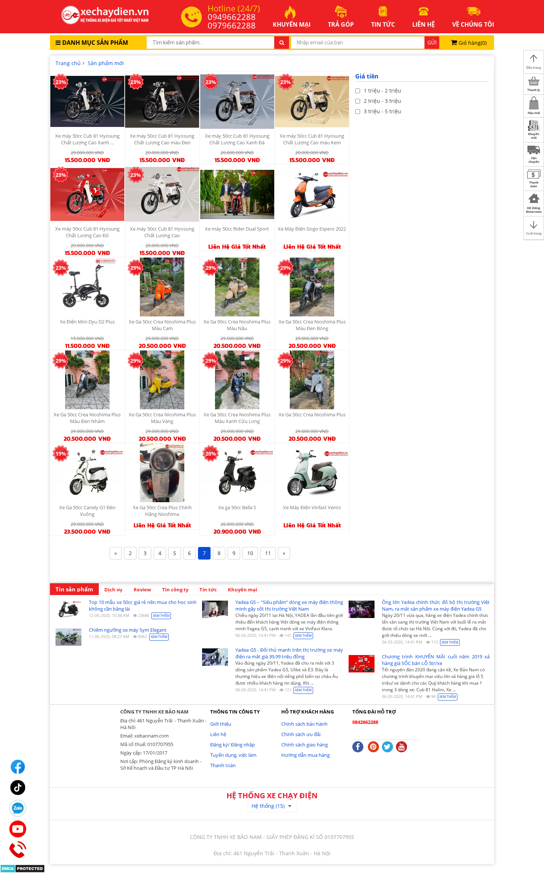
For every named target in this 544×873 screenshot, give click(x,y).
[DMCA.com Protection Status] (22, 868)
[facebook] (17, 766)
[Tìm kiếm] (281, 42)
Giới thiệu (220, 724)
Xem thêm (161, 615)
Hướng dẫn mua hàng (305, 755)
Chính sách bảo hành (304, 724)
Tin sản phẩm (74, 589)
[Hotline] (17, 849)
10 (250, 553)
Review (142, 589)
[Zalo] (17, 808)
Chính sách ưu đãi (300, 734)
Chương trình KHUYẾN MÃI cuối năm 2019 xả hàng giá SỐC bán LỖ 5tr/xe (436, 659)
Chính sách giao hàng (304, 744)
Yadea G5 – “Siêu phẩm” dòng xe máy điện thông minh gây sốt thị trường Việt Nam (289, 605)
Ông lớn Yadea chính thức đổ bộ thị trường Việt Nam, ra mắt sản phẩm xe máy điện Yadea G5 (436, 605)
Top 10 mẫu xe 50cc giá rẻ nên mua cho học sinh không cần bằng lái (143, 605)
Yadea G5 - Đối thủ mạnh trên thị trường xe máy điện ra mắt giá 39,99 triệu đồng (289, 653)
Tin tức (208, 589)
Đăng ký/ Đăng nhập (232, 744)
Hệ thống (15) (268, 805)
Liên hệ (218, 734)
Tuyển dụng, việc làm (233, 755)
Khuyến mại (242, 589)
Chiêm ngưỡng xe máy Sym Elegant (128, 630)
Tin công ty (175, 589)
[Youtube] (17, 828)
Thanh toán (223, 765)
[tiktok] (17, 787)
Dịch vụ (113, 589)
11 (268, 553)
